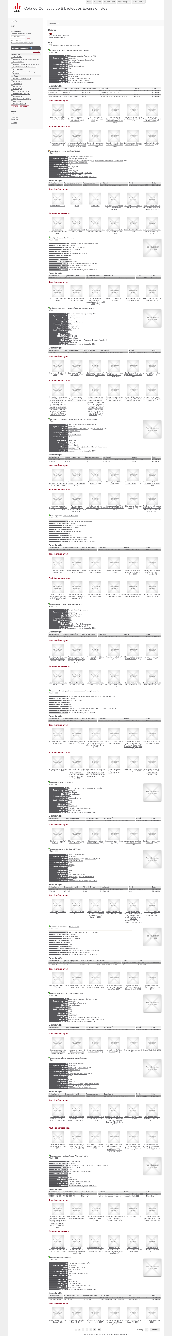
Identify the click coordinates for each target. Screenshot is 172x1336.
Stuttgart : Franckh (74, 616)
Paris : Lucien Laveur (75, 700)
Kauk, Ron (130, 300)
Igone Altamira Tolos (76, 993)
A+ (16, 21)
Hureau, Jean (74, 685)
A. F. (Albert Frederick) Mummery (153, 772)
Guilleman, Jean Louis (152, 1118)
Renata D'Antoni (74, 849)
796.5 (70, 1019)
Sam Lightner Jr (136, 1050)
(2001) (95, 1118)
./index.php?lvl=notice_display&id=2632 (82, 628)
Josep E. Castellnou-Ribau (152, 120)
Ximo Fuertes (74, 121)
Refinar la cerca (58, 46)
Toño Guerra (68, 782)
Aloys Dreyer (100, 745)
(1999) (95, 1218)
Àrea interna (138, 2)
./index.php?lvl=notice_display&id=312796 (82, 954)
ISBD (56, 52)
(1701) (58, 406)
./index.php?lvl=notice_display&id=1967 (82, 451)
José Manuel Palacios (133, 483)
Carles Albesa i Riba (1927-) (78, 429)
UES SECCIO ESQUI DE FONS (152, 914)
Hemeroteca (109, 2)
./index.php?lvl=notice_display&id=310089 (82, 881)
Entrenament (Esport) (75, 447)
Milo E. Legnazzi (96, 571)
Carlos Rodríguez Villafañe (70, 151)
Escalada (71, 78)
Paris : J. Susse (73, 527)
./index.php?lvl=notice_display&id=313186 (82, 1021)
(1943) (76, 596)
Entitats (97, 2)
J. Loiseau (132, 596)
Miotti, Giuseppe (114, 772)
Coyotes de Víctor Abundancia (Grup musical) (107, 161)
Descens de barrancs (75, 950)
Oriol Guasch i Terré (96, 1051)
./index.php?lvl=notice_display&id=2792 (82, 712)
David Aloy (150, 209)
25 (147, 1330)
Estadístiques (124, 2)
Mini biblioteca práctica (76, 66)
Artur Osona (93, 415)
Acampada (72, 537)
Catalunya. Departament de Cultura (57, 1219)
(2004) (57, 206)
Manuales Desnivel (74, 253)
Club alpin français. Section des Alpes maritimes (95, 774)
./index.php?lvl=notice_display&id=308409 (82, 270)
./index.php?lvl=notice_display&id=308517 (82, 812)
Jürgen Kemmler (60, 912)
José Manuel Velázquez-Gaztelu (77, 50)
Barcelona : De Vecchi (75, 861)
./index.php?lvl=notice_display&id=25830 (82, 344)
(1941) (133, 745)
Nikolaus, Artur (77, 604)
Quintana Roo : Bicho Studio (78, 163)
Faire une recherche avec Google (113, 1334)
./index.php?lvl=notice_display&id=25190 (82, 1186)
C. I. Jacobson (115, 375)
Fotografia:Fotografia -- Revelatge (79, 340)
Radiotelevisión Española (58, 232)
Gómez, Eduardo (130, 989)
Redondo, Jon (112, 1220)
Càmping (71, 624)
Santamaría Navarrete (152, 1249)
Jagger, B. (74, 232)
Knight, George (112, 401)
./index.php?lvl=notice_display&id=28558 (82, 177)
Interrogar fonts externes (72, 46)
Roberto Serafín (90, 859)
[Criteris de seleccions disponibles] (50, 46)
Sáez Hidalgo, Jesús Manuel (77, 1058)
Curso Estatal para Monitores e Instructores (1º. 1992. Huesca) (115, 1148)
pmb (127, 1334)
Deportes (71, 865)
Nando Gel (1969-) (74, 1267)
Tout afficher (155, 1330)
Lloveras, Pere (98, 429)
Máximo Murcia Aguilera (152, 1219)
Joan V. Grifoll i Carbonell (77, 1217)
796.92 (70, 879)
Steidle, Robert (93, 232)
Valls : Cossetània (74, 1269)
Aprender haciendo (74, 326)
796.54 (70, 539)
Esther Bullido (118, 145)
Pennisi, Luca (149, 145)
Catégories (15, 76)
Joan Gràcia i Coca (135, 119)
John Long (55, 145)
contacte (14, 123)
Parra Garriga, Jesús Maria (95, 375)
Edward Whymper (131, 145)
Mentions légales (89, 1334)
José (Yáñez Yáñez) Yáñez (57, 118)
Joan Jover (149, 300)
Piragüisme (88, 173)
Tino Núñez (119, 121)
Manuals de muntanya (75, 1273)
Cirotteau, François (135, 230)
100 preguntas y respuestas (77, 1074)
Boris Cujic (152, 1050)
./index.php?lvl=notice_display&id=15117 (82, 82)
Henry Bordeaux (149, 743)
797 (69, 175)
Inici (89, 2)
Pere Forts (156, 1320)
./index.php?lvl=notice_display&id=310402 (82, 1289)
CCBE (98, 1334)
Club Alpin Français (58, 770)
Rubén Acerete (74, 927)
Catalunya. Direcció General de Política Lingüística (56, 1223)
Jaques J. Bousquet (70, 516)
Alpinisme (71, 708)
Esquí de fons (72, 877)
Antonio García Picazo (133, 843)
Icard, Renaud (61, 598)
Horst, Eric (95, 843)
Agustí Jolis (131, 207)
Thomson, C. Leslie (74, 401)
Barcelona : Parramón (75, 322)
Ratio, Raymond (96, 916)
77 (69, 342)
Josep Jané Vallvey (74, 147)
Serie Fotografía (73, 328)
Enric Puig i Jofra (55, 660)
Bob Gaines (81, 247)
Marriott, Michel (130, 685)
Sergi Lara (155, 232)
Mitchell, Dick (74, 987)
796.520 (71, 268)
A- (12, 21)
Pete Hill (55, 843)
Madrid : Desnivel (74, 62)
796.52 (70, 80)
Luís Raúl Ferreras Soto (58, 1053)
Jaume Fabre (130, 401)
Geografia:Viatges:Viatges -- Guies (88, 708)
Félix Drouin (138, 375)
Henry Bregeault (130, 771)
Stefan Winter (93, 1251)
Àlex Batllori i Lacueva (76, 1053)
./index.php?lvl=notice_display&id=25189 (82, 1088)
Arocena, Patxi (56, 485)
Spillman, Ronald (88, 308)
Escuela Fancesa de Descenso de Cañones (133, 1147)
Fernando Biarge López (152, 1148)
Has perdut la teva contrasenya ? (22, 43)
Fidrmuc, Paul (117, 232)
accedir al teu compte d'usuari (21, 34)
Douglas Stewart (93, 987)
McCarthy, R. (118, 657)
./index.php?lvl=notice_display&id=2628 (82, 541)
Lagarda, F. (149, 596)
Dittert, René (74, 743)
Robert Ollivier (79, 912)
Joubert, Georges (131, 922)
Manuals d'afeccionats (61, 35)
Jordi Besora (62, 1225)
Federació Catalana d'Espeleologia (114, 1121)
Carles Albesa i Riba (90, 419)
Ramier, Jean (80, 660)
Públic (51, 52)
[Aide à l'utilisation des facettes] (31, 48)
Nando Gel (67, 1258)
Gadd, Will (149, 843)
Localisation (15, 54)
